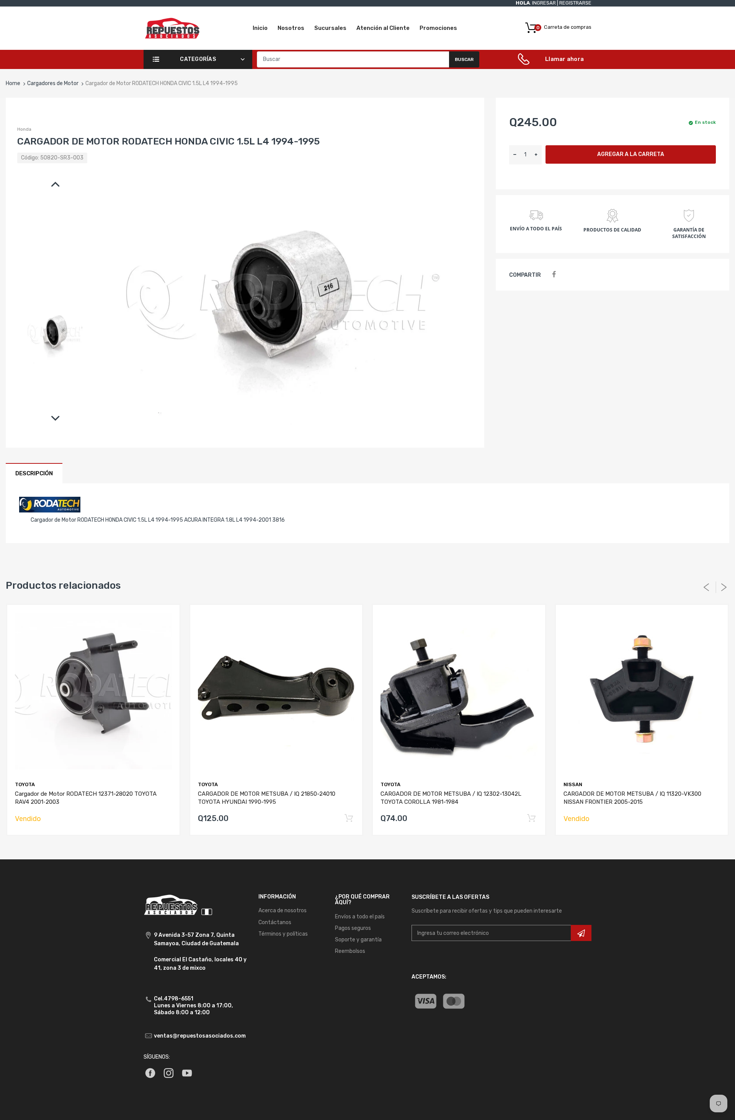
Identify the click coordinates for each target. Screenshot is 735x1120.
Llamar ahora (564, 59)
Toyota (25, 784)
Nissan (573, 784)
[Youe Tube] (187, 1072)
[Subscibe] (581, 933)
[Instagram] (168, 1072)
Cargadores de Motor (52, 83)
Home (13, 83)
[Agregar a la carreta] (348, 818)
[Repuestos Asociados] (172, 28)
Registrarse (575, 3)
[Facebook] (554, 274)
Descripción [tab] (34, 473)
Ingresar (544, 3)
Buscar (464, 59)
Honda (24, 129)
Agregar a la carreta (630, 154)
